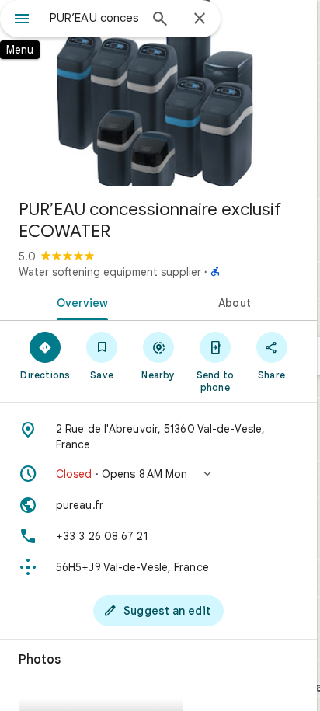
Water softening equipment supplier (110, 272)
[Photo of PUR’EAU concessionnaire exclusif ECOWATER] (158, 93)
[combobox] (94, 18)
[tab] (79, 301)
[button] (158, 474)
